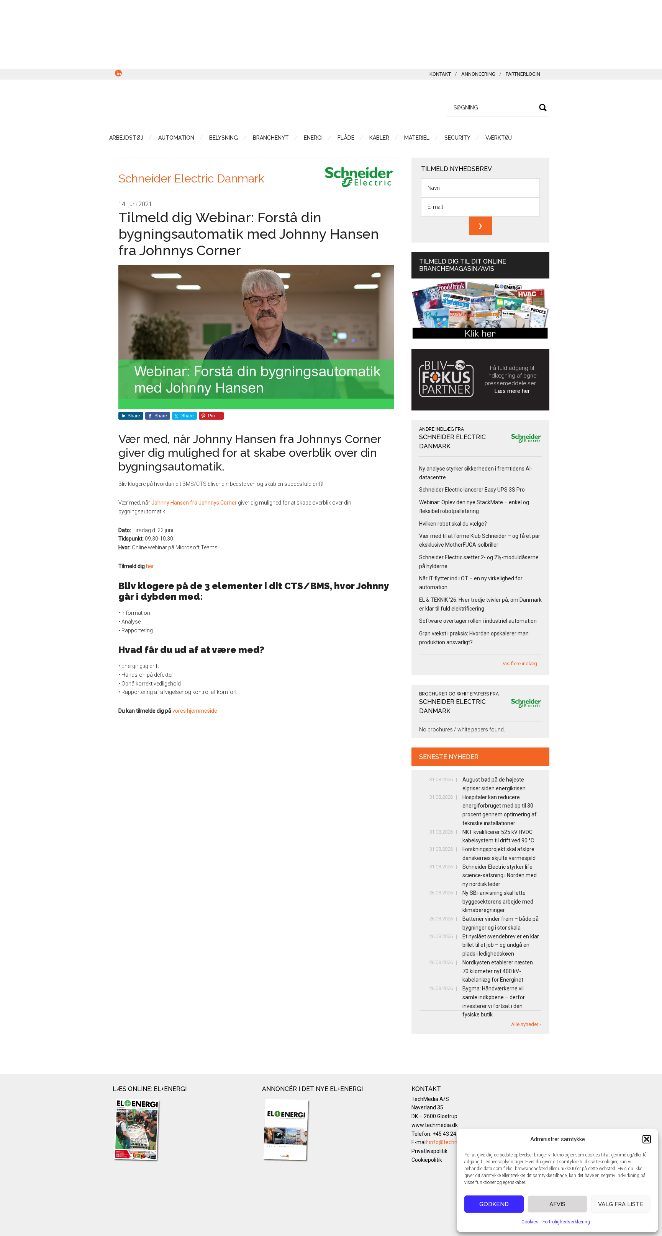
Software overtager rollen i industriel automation (478, 621)
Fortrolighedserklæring (566, 1222)
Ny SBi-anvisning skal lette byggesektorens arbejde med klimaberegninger (497, 902)
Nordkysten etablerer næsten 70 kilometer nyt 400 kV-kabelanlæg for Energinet (497, 971)
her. (151, 566)
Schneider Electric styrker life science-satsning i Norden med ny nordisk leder (499, 876)
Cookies (530, 1222)
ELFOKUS (185, 106)
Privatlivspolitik (429, 1151)
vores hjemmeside (195, 711)
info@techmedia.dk (453, 1142)
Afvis (557, 1204)
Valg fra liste (621, 1204)
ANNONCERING (478, 74)
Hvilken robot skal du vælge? (453, 524)
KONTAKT (440, 74)
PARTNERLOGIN (523, 74)
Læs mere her (512, 391)
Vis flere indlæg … (522, 663)
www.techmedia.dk (434, 1125)
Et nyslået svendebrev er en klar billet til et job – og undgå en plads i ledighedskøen (500, 945)
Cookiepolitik (426, 1160)
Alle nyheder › (526, 1024)
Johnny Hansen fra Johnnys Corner (194, 503)
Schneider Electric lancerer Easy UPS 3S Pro (472, 490)
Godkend (494, 1204)
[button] (647, 1139)
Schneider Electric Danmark (191, 178)
